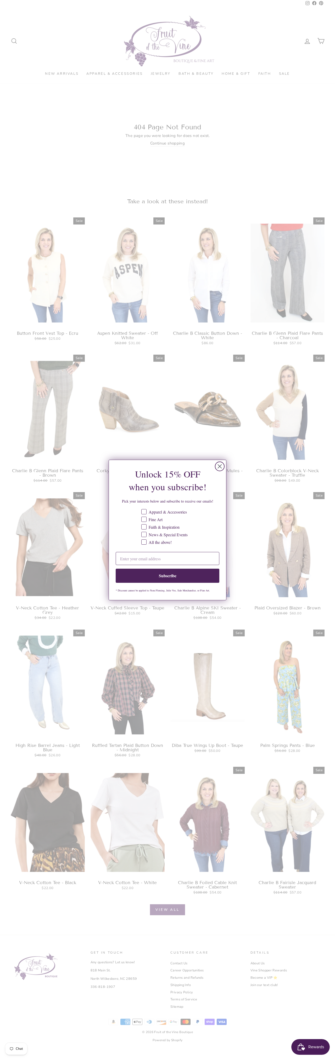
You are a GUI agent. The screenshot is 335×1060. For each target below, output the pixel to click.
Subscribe (167, 576)
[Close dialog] (219, 466)
